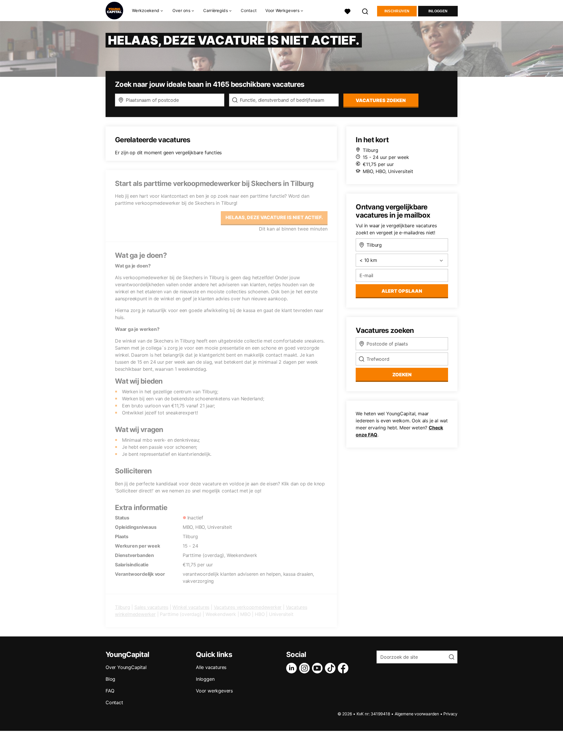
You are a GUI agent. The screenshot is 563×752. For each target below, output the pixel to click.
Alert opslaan (401, 291)
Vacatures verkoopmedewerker (248, 607)
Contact (249, 10)
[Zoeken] (365, 10)
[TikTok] (331, 668)
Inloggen (437, 11)
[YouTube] (318, 668)
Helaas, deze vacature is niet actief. (274, 217)
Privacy (450, 713)
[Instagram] (305, 668)
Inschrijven (396, 11)
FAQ (110, 691)
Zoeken (402, 374)
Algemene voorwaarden (417, 713)
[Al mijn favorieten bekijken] (347, 10)
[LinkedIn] (292, 668)
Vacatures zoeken (381, 100)
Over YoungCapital (126, 667)
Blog (110, 679)
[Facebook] (344, 668)
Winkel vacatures (190, 607)
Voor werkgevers (214, 691)
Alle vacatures (211, 667)
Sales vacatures (151, 607)
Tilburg (122, 607)
